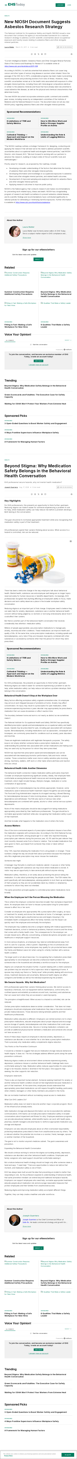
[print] (71, 54)
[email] (45, 54)
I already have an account (38, 365)
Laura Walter (9, 47)
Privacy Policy (8, 1455)
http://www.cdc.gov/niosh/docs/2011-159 (21, 66)
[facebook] (32, 54)
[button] (6, 5)
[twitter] (38, 54)
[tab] (10, 340)
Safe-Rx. (26, 1222)
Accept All (68, 1455)
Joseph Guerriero (11, 487)
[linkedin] (35, 54)
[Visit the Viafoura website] (68, 349)
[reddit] (42, 54)
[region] (38, 345)
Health (7, 16)
